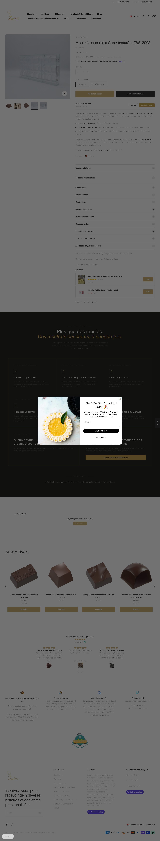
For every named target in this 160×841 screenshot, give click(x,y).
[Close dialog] (120, 399)
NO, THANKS (101, 437)
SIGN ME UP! (101, 431)
